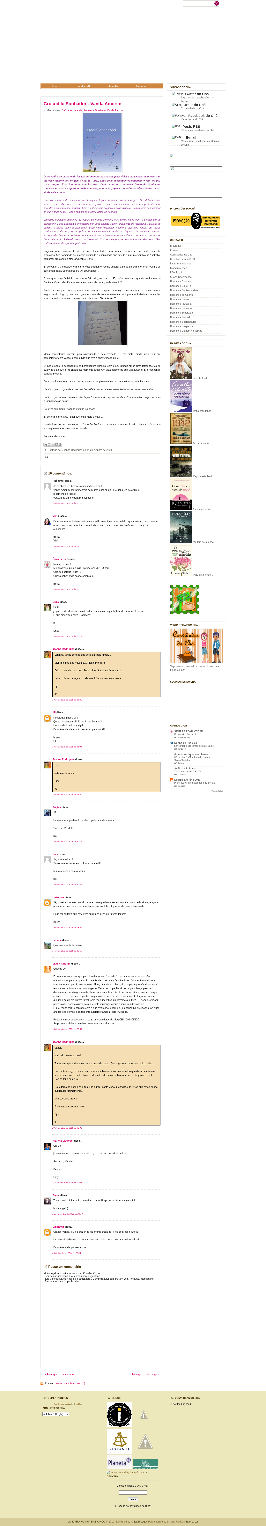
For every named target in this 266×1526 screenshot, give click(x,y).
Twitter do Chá (197, 94)
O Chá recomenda (72, 110)
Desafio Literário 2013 (187, 780)
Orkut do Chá (194, 105)
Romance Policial (180, 317)
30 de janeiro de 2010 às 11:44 (66, 1253)
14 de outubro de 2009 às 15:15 (67, 589)
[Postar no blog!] (49, 445)
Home (55, 86)
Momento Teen (178, 268)
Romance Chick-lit (180, 286)
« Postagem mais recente (59, 1374)
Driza (56, 602)
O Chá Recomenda (181, 277)
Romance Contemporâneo (184, 290)
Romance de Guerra (181, 295)
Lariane (57, 940)
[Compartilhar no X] (53, 445)
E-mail (191, 137)
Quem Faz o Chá (84, 86)
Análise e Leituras (185, 768)
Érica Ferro (59, 559)
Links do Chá (113, 86)
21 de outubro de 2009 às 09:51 (67, 1183)
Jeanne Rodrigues (63, 649)
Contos (174, 250)
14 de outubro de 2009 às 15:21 (67, 636)
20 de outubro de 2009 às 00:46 (67, 1128)
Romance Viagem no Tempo (186, 330)
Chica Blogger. (139, 1521)
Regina (57, 807)
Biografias (175, 245)
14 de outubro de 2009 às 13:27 (67, 503)
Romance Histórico (181, 308)
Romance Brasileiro (95, 110)
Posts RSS (191, 127)
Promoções (141, 86)
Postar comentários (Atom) (70, 1383)
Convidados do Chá (181, 254)
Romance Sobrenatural (183, 322)
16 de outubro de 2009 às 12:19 (67, 951)
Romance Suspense (181, 326)
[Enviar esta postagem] (46, 456)
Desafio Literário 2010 (182, 259)
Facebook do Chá (203, 116)
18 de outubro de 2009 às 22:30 (67, 1029)
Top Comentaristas (62, 1404)
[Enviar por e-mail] (45, 445)
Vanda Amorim (115, 110)
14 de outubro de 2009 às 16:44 (67, 747)
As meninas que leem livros (191, 754)
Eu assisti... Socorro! (185, 734)
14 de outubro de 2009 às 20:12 (67, 841)
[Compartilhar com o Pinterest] (60, 445)
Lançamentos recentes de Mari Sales (194, 746)
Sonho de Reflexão (185, 743)
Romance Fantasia (180, 303)
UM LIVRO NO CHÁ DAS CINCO (86, 1521)
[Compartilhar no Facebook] (56, 445)
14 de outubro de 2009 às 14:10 (67, 546)
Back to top (191, 1521)
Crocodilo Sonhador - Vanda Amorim (82, 103)
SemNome (79, 1404)
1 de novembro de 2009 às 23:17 (67, 1214)
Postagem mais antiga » (145, 1374)
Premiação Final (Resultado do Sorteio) (195, 782)
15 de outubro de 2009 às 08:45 (67, 927)
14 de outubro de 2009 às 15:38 (67, 700)
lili (54, 712)
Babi (55, 854)
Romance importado (181, 312)
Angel (56, 1195)
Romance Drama (179, 299)
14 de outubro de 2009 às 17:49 (67, 794)
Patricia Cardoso (63, 1140)
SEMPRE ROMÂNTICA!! (188, 731)
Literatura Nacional (180, 263)
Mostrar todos (217, 791)
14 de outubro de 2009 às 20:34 (67, 884)
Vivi (55, 516)
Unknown (58, 897)
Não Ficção (176, 272)
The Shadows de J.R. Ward (188, 771)
